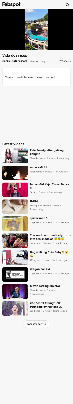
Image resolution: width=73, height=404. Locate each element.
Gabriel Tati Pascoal (14, 61)
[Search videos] (67, 4)
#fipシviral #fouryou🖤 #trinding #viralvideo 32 (46, 305)
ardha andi (35, 243)
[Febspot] (11, 4)
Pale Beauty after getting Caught (47, 152)
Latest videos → (36, 324)
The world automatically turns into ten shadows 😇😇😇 (50, 237)
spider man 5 (38, 218)
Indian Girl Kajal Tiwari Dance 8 (49, 186)
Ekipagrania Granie (39, 205)
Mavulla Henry (37, 158)
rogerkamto (36, 171)
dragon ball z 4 (40, 269)
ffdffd (34, 201)
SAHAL (33, 192)
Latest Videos (13, 144)
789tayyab (35, 260)
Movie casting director (45, 286)
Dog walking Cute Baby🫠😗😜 (49, 254)
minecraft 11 (38, 167)
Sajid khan (35, 311)
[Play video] (36, 30)
